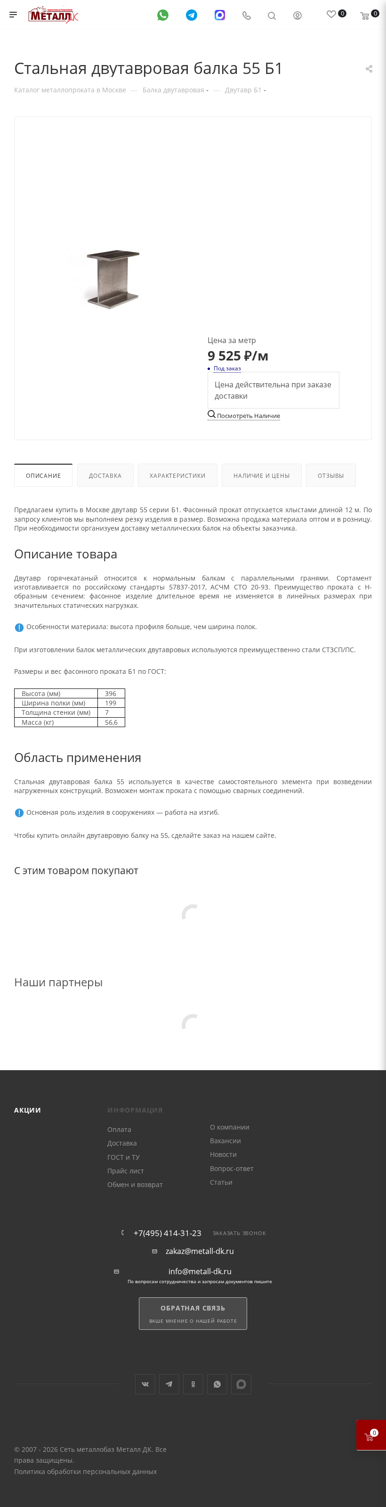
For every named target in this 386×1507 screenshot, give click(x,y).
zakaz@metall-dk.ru (200, 1251)
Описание (43, 475)
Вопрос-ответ (232, 1168)
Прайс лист (125, 1170)
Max (241, 1384)
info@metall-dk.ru (200, 1272)
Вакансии (225, 1140)
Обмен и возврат (135, 1184)
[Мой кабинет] (297, 14)
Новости (223, 1154)
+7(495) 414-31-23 (167, 1233)
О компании (229, 1126)
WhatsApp (217, 1384)
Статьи (221, 1182)
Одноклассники (193, 1384)
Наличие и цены (261, 475)
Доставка (105, 475)
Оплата (119, 1129)
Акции (27, 1110)
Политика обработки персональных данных (85, 1471)
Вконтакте (145, 1384)
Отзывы (331, 475)
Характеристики (177, 475)
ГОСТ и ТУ (123, 1157)
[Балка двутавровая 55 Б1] (113, 280)
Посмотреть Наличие (248, 415)
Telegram (169, 1384)
